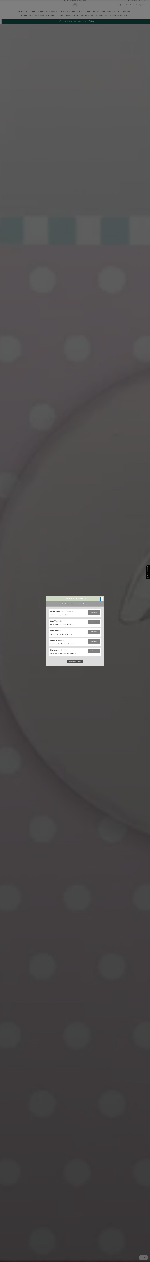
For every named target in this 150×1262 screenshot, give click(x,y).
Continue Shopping (75, 661)
